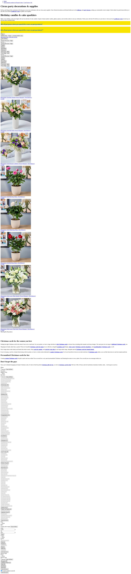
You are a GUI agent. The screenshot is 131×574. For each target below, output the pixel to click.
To (1, 531)
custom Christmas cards (11, 358)
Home (5, 1)
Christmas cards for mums (37, 347)
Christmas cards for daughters (83, 347)
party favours (87, 10)
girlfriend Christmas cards (118, 344)
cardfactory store (15, 11)
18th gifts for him (13, 37)
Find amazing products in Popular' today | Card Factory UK (18, 2)
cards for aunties (38, 349)
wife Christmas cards (61, 344)
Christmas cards (93, 352)
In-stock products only (8, 570)
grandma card (61, 347)
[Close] (1, 368)
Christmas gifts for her (47, 364)
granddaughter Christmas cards (102, 347)
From (2, 528)
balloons (79, 10)
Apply (2, 534)
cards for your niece (50, 349)
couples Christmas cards (56, 352)
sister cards (72, 347)
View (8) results (4, 520)
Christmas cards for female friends (85, 349)
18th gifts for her (5, 37)
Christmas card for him (65, 364)
